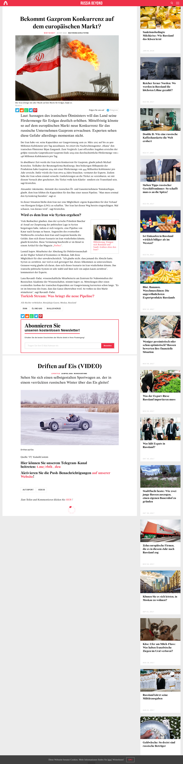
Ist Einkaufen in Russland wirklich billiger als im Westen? (158, 240)
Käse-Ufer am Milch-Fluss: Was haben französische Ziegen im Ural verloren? (159, 648)
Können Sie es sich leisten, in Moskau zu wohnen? (160, 598)
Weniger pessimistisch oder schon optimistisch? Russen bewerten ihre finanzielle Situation (159, 347)
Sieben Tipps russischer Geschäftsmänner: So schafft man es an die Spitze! (160, 189)
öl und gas (37, 308)
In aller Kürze (54, 308)
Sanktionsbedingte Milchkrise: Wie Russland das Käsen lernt (158, 36)
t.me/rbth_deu (49, 467)
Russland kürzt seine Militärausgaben (155, 697)
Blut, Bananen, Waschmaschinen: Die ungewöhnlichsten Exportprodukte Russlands (159, 292)
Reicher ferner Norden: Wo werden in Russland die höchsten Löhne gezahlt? (159, 87)
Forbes (57, 245)
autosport (28, 490)
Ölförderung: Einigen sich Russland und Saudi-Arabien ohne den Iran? (104, 246)
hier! (110, 759)
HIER (69, 500)
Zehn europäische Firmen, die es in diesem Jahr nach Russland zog (158, 549)
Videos (41, 490)
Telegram (114, 110)
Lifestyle (55, 373)
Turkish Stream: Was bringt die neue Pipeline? (57, 296)
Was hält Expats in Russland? (154, 445)
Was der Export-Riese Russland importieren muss (159, 398)
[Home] (5, 3)
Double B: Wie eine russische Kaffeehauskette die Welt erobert (160, 138)
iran (25, 308)
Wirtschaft (49, 33)
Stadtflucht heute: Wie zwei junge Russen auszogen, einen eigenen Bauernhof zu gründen (159, 496)
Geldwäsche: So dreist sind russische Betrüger (159, 744)
